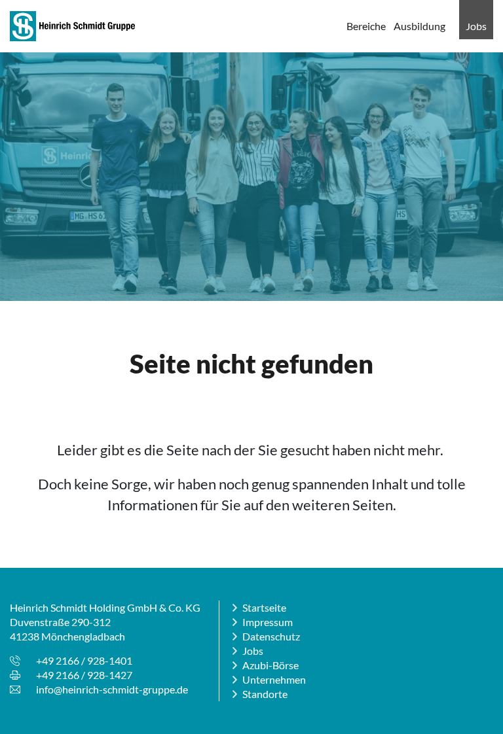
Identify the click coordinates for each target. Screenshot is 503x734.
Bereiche (366, 26)
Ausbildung (419, 26)
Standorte (265, 694)
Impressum (267, 622)
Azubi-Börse (270, 665)
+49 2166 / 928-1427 (84, 675)
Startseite (264, 607)
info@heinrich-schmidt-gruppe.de (112, 689)
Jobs (476, 26)
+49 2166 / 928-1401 (84, 660)
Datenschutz (271, 636)
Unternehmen (274, 679)
